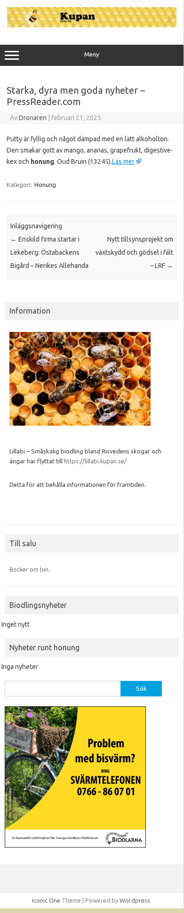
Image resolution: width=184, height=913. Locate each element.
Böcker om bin (28, 569)
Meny (91, 54)
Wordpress (135, 900)
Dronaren (33, 117)
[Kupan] (91, 25)
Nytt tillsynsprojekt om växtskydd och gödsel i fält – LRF (134, 252)
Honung (45, 184)
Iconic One (46, 900)
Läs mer (123, 161)
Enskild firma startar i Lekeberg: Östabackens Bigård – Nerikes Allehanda (49, 252)
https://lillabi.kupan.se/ (96, 461)
